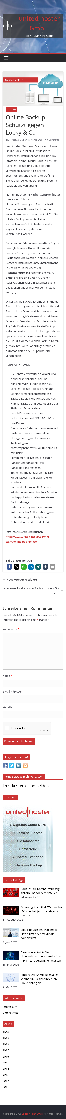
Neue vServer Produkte (22, 579)
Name (7, 676)
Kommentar (11, 629)
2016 (6, 1056)
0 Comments (53, 139)
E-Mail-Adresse (13, 691)
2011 (6, 1087)
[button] (9, 567)
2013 (6, 1074)
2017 (6, 1050)
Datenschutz (10, 1012)
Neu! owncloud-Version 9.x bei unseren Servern (31, 590)
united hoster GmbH (34, 139)
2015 (6, 1062)
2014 (6, 1068)
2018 (6, 1044)
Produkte (11, 109)
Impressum (10, 1006)
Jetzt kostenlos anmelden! (26, 785)
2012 (6, 1081)
